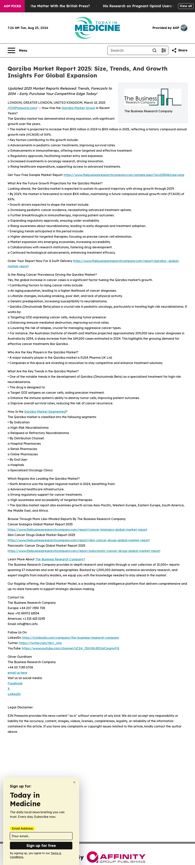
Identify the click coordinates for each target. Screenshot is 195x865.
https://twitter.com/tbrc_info (40, 643)
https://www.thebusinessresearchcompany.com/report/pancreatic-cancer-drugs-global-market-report (84, 551)
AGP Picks (12, 6)
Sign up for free (41, 845)
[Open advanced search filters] (163, 50)
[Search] (154, 50)
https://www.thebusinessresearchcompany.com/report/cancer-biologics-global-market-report (77, 529)
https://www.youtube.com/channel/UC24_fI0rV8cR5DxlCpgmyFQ (70, 648)
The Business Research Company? (60, 559)
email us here (17, 673)
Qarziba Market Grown (78, 108)
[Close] (74, 782)
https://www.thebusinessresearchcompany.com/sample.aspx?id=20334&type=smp (124, 175)
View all (186, 6)
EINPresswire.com (22, 108)
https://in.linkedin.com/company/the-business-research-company (70, 638)
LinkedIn (14, 694)
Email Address (22, 828)
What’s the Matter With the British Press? (53, 6)
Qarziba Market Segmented (45, 411)
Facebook (15, 683)
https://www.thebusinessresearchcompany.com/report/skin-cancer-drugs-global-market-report (79, 540)
